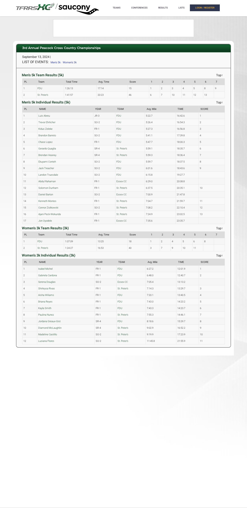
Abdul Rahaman (47, 181)
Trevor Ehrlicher (46, 122)
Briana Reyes (45, 301)
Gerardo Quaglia (47, 148)
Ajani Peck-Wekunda (49, 214)
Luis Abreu (44, 115)
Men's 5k (56, 62)
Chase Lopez (45, 142)
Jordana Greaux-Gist (49, 321)
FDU (39, 88)
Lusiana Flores (46, 341)
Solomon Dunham (48, 187)
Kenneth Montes (47, 201)
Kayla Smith (44, 308)
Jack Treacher (46, 168)
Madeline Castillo (47, 334)
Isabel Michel (45, 268)
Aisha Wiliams (46, 295)
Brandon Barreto (47, 135)
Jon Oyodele (45, 220)
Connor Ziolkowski (48, 207)
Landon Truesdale (48, 174)
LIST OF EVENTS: (35, 62)
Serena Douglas (47, 281)
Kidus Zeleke (45, 128)
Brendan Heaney (47, 155)
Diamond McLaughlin (50, 327)
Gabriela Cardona (47, 275)
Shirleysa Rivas (46, 288)
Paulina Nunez (46, 314)
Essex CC (121, 181)
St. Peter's (42, 94)
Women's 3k (70, 62)
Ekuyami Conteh (47, 161)
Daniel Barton (45, 194)
